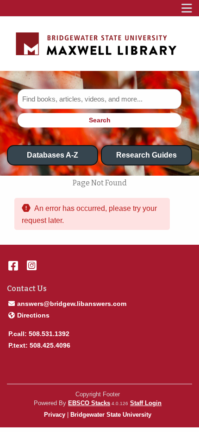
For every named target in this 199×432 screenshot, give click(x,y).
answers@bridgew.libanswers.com (71, 303)
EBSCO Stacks (89, 403)
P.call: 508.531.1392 (38, 333)
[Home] (96, 44)
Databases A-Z (52, 155)
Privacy (54, 414)
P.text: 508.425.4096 (39, 345)
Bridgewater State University (110, 414)
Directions (33, 315)
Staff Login (146, 403)
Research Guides (146, 155)
